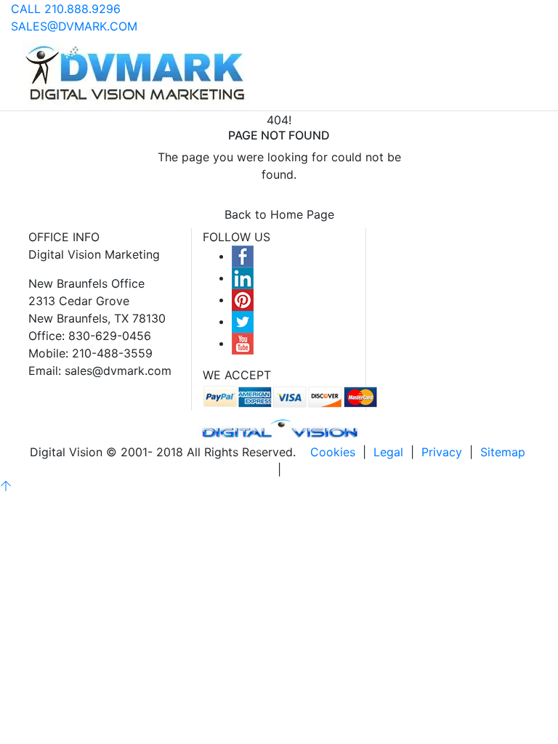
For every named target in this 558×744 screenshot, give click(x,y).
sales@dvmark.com (74, 26)
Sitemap (502, 452)
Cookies (332, 452)
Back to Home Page (279, 214)
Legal (388, 452)
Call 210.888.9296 (66, 8)
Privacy (441, 452)
